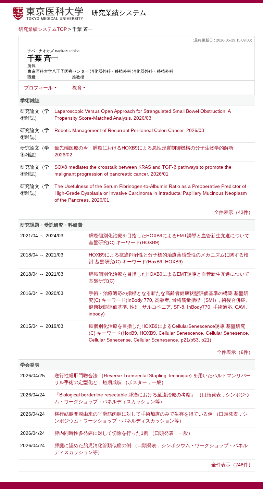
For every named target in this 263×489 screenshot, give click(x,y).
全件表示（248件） (232, 464)
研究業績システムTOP (42, 29)
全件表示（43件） (233, 212)
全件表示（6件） (235, 352)
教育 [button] (77, 88)
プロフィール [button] (38, 88)
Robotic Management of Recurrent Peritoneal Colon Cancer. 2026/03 (129, 130)
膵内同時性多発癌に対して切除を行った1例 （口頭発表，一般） (123, 433)
